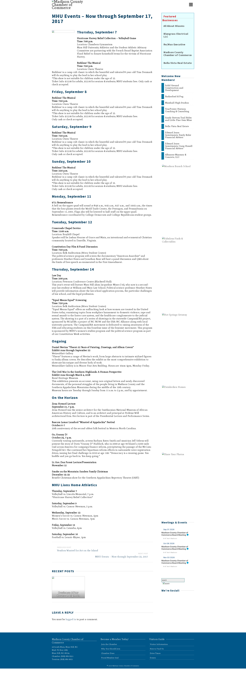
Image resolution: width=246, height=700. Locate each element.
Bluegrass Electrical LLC (175, 35)
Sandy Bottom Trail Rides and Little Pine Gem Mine (178, 118)
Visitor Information (159, 644)
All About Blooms (173, 26)
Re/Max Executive (174, 44)
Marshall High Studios (177, 103)
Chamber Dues (108, 653)
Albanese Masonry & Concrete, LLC (175, 155)
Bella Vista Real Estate (177, 63)
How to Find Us (157, 649)
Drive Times (155, 653)
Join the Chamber (109, 644)
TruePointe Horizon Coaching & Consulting (177, 110)
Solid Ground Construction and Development (174, 87)
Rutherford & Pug (174, 96)
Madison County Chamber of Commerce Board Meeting (174, 533)
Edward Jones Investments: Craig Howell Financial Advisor (178, 146)
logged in (71, 619)
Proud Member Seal (110, 658)
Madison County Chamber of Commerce (177, 54)
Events (153, 658)
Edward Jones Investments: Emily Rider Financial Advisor (178, 135)
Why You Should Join (110, 649)
